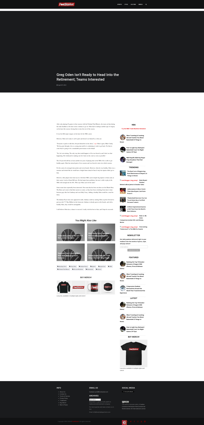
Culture (133, 4)
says (95, 143)
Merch (140, 4)
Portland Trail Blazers (64, 269)
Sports (119, 4)
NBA (111, 266)
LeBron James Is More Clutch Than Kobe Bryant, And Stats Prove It (136, 191)
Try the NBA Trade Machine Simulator (134, 129)
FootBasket (75, 421)
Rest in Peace (64, 405)
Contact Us (63, 394)
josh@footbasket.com (101, 392)
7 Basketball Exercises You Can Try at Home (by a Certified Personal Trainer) (137, 200)
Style (126, 4)
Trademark (63, 400)
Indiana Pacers (84, 266)
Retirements (90, 269)
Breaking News (62, 266)
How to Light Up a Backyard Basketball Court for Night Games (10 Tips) (135, 150)
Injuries (94, 266)
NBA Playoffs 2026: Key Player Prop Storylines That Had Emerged (135, 160)
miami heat (102, 266)
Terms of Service (65, 396)
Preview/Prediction (78, 269)
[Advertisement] (102, 104)
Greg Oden (73, 266)
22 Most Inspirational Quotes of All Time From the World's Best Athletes (136, 209)
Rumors (99, 269)
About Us (62, 392)
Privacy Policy (64, 398)
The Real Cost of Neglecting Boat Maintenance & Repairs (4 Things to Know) (137, 173)
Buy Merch (63, 403)
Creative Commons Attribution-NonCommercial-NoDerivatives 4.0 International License (134, 406)
